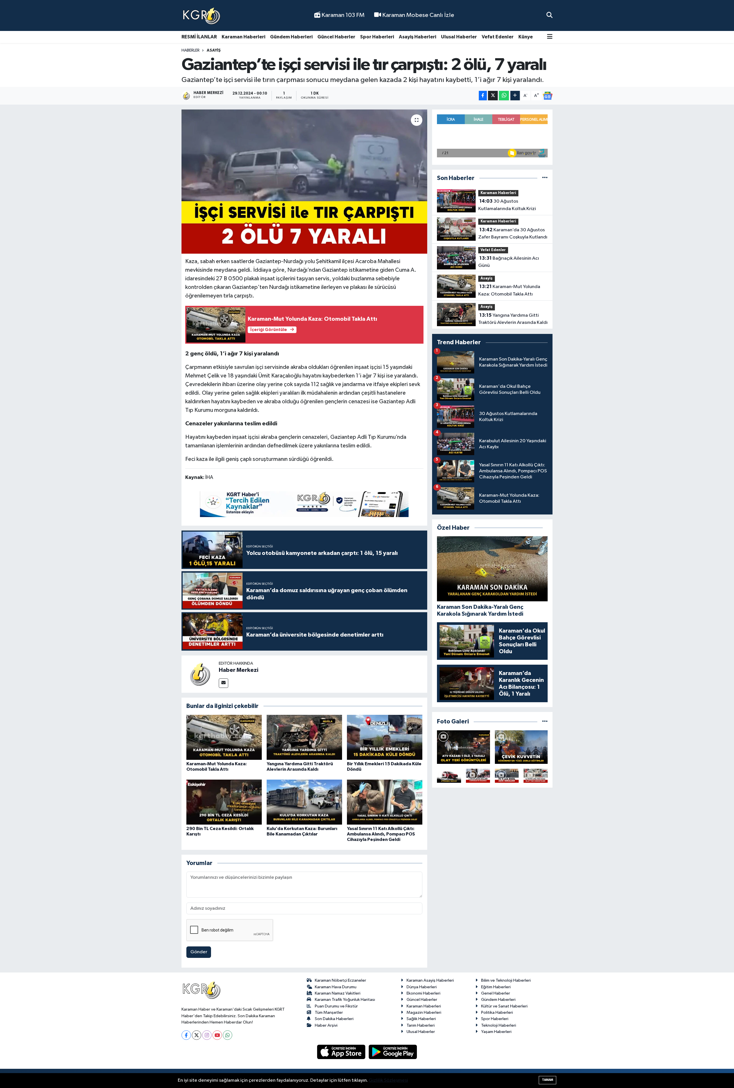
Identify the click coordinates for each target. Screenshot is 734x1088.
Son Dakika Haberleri (334, 1019)
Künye (525, 36)
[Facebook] (186, 1035)
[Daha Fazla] (515, 95)
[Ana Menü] (550, 37)
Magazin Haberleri (424, 1012)
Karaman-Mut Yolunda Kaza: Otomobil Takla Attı (509, 290)
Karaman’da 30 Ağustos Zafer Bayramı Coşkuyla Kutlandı (512, 233)
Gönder (198, 952)
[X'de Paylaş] (493, 95)
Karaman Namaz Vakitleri (337, 993)
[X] (196, 1035)
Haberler (190, 50)
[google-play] (393, 1051)
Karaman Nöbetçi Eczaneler (340, 980)
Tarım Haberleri (421, 1025)
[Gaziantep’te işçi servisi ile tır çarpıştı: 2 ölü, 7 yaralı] (304, 181)
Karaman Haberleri (243, 36)
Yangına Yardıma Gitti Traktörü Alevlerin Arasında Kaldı (513, 319)
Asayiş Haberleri (417, 36)
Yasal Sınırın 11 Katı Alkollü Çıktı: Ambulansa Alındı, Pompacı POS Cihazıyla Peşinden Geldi (381, 834)
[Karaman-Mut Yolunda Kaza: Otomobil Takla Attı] (224, 737)
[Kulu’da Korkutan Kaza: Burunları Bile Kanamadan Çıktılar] (304, 801)
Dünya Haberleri (422, 987)
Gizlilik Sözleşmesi (388, 1080)
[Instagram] (207, 1035)
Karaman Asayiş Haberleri (430, 980)
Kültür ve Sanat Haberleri (504, 1006)
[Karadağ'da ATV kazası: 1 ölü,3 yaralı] (463, 747)
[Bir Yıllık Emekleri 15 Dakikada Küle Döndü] (384, 737)
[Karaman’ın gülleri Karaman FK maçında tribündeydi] (478, 776)
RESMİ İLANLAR (199, 36)
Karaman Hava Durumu (335, 987)
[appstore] (342, 1051)
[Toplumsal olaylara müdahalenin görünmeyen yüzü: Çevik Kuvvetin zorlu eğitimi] (521, 747)
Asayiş (214, 50)
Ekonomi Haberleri (423, 993)
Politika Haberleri (497, 1012)
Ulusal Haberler (459, 36)
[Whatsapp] (227, 1035)
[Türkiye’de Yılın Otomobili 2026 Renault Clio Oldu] (449, 776)
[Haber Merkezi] (200, 674)
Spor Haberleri (377, 36)
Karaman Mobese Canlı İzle (417, 15)
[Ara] (549, 15)
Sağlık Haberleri (421, 1019)
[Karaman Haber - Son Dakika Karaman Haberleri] (201, 16)
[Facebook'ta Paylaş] (483, 95)
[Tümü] (545, 178)
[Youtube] (217, 1035)
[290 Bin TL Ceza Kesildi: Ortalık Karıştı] (224, 801)
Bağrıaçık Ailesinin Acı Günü (508, 262)
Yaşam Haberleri (496, 1032)
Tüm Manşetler (329, 1012)
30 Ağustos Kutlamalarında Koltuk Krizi (507, 205)
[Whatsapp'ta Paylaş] (504, 95)
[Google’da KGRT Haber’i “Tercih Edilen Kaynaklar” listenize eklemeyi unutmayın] (304, 504)
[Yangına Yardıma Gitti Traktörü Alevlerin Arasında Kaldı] (304, 737)
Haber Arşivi (326, 1025)
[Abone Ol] (548, 96)
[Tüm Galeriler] (545, 721)
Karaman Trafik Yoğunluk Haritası (345, 999)
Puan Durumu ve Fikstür (336, 1006)
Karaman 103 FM (342, 15)
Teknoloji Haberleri (498, 1025)
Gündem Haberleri (291, 36)
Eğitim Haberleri (496, 987)
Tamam (547, 1079)
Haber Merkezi (238, 670)
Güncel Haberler (336, 36)
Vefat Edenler (498, 36)
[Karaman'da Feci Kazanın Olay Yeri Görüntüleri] (536, 776)
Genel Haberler (495, 993)
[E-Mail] (223, 683)
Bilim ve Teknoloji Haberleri (506, 980)
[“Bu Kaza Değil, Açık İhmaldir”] (507, 776)
